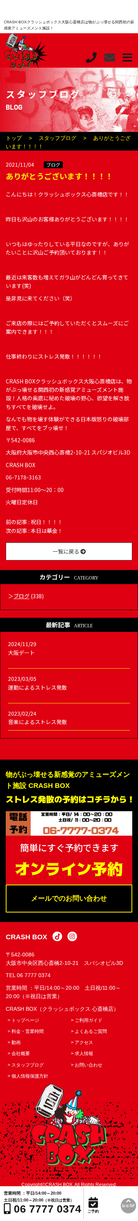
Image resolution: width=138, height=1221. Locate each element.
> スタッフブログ (26, 1065)
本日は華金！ (47, 530)
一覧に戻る (66, 551)
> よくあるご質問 (89, 1031)
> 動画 (14, 1042)
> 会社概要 (19, 1053)
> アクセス (82, 1042)
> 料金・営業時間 (26, 1031)
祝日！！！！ (47, 522)
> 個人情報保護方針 (28, 1076)
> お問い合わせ (86, 1065)
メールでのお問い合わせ (69, 898)
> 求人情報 (82, 1053)
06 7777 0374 (34, 975)
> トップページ (23, 1020)
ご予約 (93, 1211)
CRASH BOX (26, 937)
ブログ (53, 164)
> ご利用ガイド (86, 1020)
